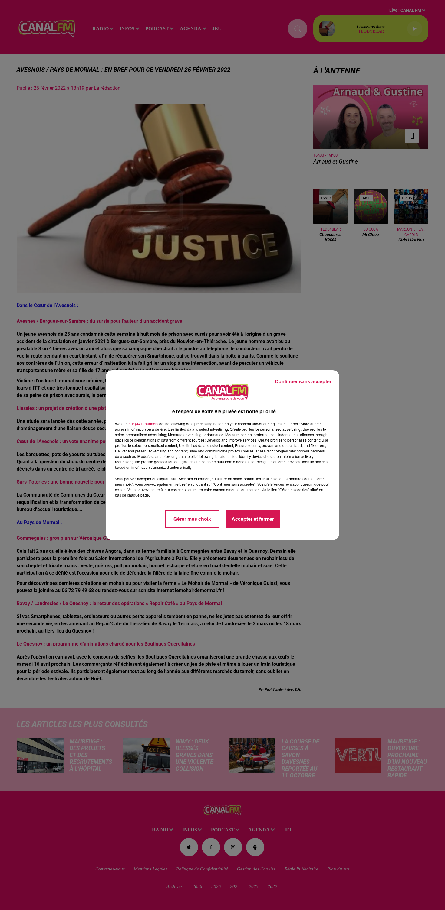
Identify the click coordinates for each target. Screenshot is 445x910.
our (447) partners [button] (143, 423)
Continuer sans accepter (303, 381)
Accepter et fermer (253, 518)
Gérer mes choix (192, 518)
